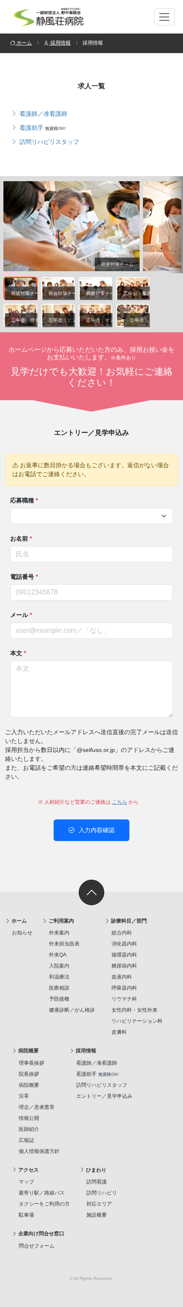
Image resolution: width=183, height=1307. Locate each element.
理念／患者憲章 (36, 1107)
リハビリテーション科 (137, 1021)
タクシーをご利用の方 (44, 1204)
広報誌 (26, 1140)
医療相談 (59, 988)
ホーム (18, 921)
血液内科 (122, 977)
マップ (26, 1182)
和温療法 (59, 977)
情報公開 (29, 1118)
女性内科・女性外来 (134, 1010)
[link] (91, 892)
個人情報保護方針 (39, 1151)
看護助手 (42, 127)
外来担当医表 (64, 944)
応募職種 (24, 500)
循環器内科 (124, 955)
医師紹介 (29, 1129)
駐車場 (26, 1215)
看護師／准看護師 (42, 113)
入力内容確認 (95, 830)
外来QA (57, 955)
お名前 (21, 538)
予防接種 (59, 999)
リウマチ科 (124, 999)
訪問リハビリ (101, 1193)
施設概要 (96, 1215)
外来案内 (59, 933)
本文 (18, 653)
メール (21, 614)
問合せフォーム (36, 1246)
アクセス (28, 1170)
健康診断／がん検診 (72, 1010)
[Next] (176, 225)
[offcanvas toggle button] (164, 16)
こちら (119, 802)
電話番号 (24, 576)
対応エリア (99, 1204)
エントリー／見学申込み (104, 1096)
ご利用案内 (60, 921)
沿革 (24, 1096)
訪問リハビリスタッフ (48, 141)
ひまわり (95, 1170)
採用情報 (85, 1051)
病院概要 (28, 1051)
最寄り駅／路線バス (42, 1193)
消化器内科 (124, 944)
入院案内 (59, 966)
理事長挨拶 (31, 1063)
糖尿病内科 (124, 966)
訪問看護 (96, 1182)
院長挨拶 (29, 1074)
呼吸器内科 (124, 988)
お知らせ (22, 933)
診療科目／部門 (128, 921)
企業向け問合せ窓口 (40, 1234)
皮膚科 (119, 1032)
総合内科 (122, 933)
